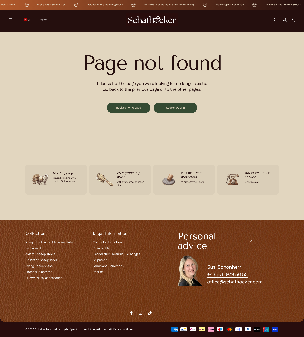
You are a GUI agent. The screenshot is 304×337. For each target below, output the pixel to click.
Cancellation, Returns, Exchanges (116, 254)
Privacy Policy (102, 248)
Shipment (100, 260)
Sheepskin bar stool (39, 272)
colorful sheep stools (40, 254)
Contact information (107, 242)
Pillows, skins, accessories (43, 278)
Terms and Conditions (108, 266)
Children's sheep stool (41, 260)
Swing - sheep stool (39, 266)
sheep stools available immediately (50, 242)
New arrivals (33, 248)
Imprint (98, 272)
